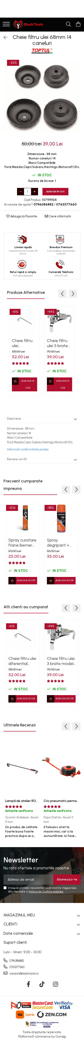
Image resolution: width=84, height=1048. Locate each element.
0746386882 (16, 961)
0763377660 (16, 967)
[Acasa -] (28, 24)
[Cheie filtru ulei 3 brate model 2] (59, 320)
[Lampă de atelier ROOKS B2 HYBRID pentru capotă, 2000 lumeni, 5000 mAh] (23, 767)
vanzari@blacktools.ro (23, 973)
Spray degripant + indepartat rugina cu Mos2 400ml (61, 543)
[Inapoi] (3, 37)
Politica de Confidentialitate (46, 891)
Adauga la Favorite (23, 216)
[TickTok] (42, 984)
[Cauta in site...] (68, 24)
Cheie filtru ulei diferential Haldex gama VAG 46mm (24, 343)
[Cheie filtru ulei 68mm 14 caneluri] (42, 97)
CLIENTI (10, 924)
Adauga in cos (55, 191)
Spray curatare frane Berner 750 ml (22, 543)
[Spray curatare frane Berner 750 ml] (22, 518)
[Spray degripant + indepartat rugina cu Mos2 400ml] (61, 518)
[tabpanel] (42, 97)
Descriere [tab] (14, 418)
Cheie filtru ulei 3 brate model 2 (57, 343)
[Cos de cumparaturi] (78, 24)
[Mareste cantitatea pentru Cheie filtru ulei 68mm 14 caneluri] (34, 191)
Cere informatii (59, 216)
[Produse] (6, 24)
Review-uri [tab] (17, 459)
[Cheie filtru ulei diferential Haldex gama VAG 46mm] (24, 320)
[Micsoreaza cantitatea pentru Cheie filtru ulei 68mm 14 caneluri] (20, 191)
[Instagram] (56, 984)
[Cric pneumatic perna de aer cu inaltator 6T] (61, 767)
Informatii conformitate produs (28, 449)
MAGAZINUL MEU (19, 915)
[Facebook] (28, 984)
